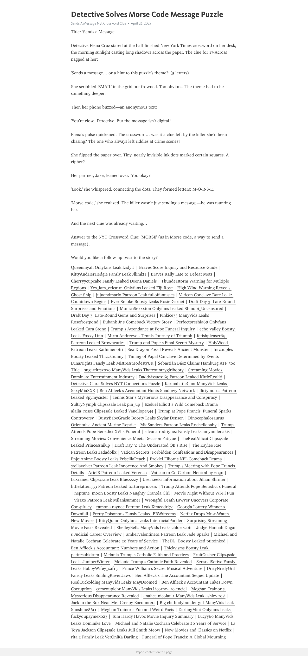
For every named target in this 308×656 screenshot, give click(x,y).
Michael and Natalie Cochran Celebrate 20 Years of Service (170, 623)
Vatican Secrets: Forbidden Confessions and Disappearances (177, 452)
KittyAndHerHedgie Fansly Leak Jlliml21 (108, 274)
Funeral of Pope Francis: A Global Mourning (184, 637)
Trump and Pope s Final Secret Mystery (166, 342)
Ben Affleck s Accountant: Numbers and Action (115, 548)
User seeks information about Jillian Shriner (184, 479)
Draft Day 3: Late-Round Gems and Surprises (113, 315)
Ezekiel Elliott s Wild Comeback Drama (181, 404)
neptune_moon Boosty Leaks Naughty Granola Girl (122, 493)
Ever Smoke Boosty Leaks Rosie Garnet (147, 301)
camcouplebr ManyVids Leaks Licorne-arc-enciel (141, 589)
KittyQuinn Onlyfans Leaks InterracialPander (141, 520)
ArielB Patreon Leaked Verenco (117, 472)
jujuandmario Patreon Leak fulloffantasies (135, 294)
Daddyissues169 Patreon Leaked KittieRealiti (180, 376)
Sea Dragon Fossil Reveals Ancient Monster (168, 349)
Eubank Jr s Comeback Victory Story (137, 322)
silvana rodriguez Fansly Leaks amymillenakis (187, 431)
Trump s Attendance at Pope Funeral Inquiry (153, 329)
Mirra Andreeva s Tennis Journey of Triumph (150, 335)
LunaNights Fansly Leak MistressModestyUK (112, 363)
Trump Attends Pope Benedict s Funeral (198, 486)
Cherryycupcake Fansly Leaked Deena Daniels (114, 281)
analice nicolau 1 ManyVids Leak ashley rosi (184, 595)
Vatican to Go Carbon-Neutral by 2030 (187, 472)
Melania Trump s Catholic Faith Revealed (153, 561)
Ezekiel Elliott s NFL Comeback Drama (186, 459)
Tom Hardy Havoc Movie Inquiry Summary (152, 616)
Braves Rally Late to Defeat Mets (181, 274)
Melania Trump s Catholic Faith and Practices (146, 554)
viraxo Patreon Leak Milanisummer (107, 500)
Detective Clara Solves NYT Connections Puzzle (115, 383)
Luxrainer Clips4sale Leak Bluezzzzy (104, 479)
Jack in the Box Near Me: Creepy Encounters (113, 602)
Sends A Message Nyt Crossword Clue (98, 23)
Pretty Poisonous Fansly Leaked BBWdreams (134, 513)
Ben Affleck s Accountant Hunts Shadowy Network (147, 390)
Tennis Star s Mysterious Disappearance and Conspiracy (165, 397)
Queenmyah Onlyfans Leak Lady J (103, 267)
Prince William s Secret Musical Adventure (162, 568)
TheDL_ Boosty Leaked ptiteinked (193, 541)
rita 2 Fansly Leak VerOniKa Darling (104, 637)
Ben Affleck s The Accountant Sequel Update (177, 575)
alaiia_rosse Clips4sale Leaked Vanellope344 (112, 411)
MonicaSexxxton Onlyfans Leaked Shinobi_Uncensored (171, 308)
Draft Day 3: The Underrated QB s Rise (151, 445)
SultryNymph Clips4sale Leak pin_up (105, 404)
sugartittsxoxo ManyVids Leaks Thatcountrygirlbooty (134, 370)
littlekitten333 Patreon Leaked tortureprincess (114, 486)
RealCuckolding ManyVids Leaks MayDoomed (114, 582)
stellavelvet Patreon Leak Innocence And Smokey (117, 466)
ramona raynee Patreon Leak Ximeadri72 (134, 506)
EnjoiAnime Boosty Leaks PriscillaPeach (108, 459)
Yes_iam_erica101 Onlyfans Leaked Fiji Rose (131, 287)
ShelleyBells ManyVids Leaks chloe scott (154, 527)
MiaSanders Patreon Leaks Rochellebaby (178, 424)
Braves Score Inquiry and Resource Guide (178, 267)
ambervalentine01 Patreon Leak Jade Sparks (167, 534)
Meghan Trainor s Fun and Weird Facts (137, 609)
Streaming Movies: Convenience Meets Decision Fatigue (123, 438)
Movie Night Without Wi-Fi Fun (204, 493)
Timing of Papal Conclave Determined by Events (173, 356)
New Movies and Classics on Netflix (198, 630)
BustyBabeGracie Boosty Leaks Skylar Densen (141, 418)
